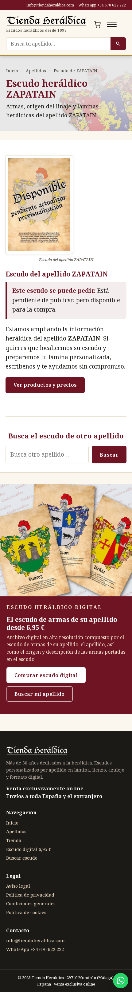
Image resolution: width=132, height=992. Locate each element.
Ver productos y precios (45, 384)
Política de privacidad (30, 895)
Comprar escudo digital (46, 675)
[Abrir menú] (111, 24)
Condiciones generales (31, 903)
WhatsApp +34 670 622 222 (102, 5)
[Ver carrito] (97, 24)
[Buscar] (118, 43)
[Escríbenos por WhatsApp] (120, 980)
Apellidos (36, 71)
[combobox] (58, 43)
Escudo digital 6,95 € (28, 849)
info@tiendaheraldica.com (50, 5)
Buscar (109, 454)
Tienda (13, 840)
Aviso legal (18, 886)
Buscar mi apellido (39, 694)
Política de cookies (26, 912)
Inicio (12, 71)
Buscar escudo (21, 858)
